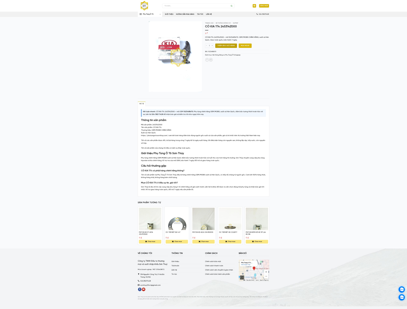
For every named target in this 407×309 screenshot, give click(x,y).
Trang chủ (209, 23)
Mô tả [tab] (141, 104)
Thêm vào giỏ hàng (226, 46)
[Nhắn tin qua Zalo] (401, 289)
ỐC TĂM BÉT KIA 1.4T (173, 232)
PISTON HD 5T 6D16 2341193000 (146, 233)
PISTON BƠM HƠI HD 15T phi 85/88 (256, 233)
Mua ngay (245, 46)
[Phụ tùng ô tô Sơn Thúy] (148, 6)
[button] (254, 6)
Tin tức (200, 14)
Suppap (235, 23)
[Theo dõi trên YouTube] (143, 289)
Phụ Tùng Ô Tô (230, 55)
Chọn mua (151, 241)
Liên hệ (209, 14)
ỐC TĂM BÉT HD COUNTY (228, 232)
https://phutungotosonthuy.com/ (154, 135)
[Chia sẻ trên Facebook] (207, 60)
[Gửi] (232, 6)
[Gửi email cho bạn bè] (211, 60)
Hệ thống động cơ (223, 23)
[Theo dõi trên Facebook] (139, 289)
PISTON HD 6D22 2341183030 (202, 232)
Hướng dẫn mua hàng (185, 14)
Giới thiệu (169, 14)
